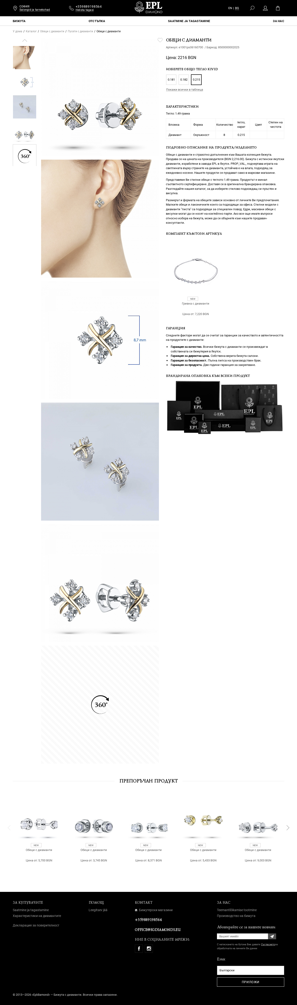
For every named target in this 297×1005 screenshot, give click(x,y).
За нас (278, 21)
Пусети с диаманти (80, 31)
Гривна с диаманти (195, 303)
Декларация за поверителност (36, 925)
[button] (24, 40)
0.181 (171, 79)
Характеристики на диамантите (37, 916)
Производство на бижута (236, 916)
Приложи (250, 982)
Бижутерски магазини (156, 910)
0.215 (196, 79)
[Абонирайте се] (272, 936)
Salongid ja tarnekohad (34, 9)
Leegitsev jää (98, 910)
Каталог (31, 31)
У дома (17, 31)
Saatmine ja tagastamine (189, 21)
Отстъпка (97, 21)
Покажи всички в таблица (184, 89)
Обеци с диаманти (52, 31)
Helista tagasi (85, 10)
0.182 (183, 79)
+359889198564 (148, 919)
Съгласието (268, 944)
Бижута (19, 21)
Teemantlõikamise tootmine (237, 910)
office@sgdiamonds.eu (157, 929)
